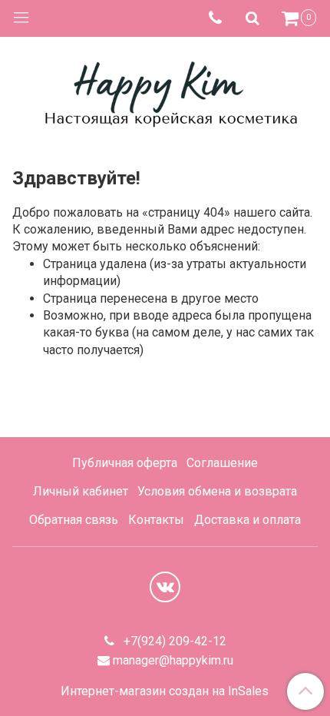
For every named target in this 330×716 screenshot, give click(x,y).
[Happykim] (164, 92)
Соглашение (222, 463)
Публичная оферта (124, 463)
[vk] (165, 587)
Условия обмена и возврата (217, 491)
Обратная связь (73, 519)
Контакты (156, 519)
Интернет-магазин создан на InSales (165, 691)
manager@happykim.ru (173, 660)
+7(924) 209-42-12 (173, 641)
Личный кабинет (80, 491)
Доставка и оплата (247, 519)
